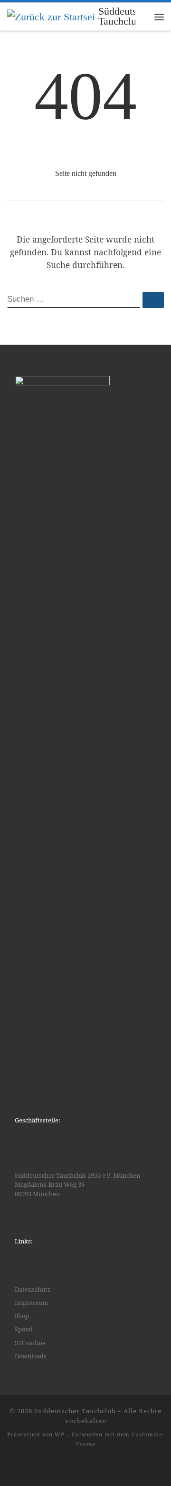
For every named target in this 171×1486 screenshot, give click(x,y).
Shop (22, 1316)
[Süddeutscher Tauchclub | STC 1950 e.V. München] (51, 16)
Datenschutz (33, 1289)
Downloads (31, 1356)
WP (60, 1434)
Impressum (31, 1302)
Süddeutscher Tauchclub (75, 1411)
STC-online (30, 1342)
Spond (24, 1329)
